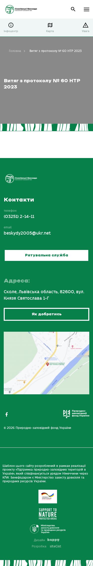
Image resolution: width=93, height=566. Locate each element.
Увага (85, 31)
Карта (50, 31)
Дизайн (39, 540)
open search (73, 9)
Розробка (46, 546)
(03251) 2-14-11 (19, 216)
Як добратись (47, 314)
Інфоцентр (11, 31)
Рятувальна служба (46, 255)
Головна (15, 51)
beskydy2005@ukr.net (27, 233)
